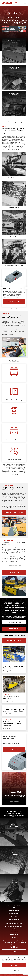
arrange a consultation (14, 512)
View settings (14, 970)
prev (1, 288)
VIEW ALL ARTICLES (14, 640)
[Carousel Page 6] (18, 308)
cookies (8, 958)
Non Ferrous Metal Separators (14, 926)
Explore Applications (14, 479)
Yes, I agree (14, 965)
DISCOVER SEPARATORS (14, 622)
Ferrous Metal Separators (14, 923)
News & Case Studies (14, 905)
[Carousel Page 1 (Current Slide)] (9, 308)
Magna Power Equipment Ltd (10, 3)
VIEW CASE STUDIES (14, 566)
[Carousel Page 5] (16, 308)
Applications (14, 932)
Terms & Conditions (14, 913)
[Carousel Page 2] (11, 308)
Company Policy (14, 919)
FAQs (14, 908)
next (26, 288)
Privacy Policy (14, 916)
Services (14, 929)
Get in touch (14, 572)
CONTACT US (14, 951)
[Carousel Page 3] (13, 308)
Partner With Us (14, 910)
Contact (14, 937)
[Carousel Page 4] (14, 308)
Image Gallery (14, 934)
